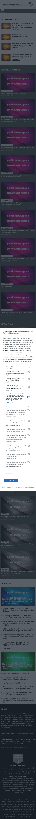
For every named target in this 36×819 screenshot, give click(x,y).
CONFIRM (11, 480)
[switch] (28, 372)
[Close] (32, 332)
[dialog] (18, 409)
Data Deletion (6, 487)
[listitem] (18, 367)
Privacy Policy (29, 487)
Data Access (18, 487)
